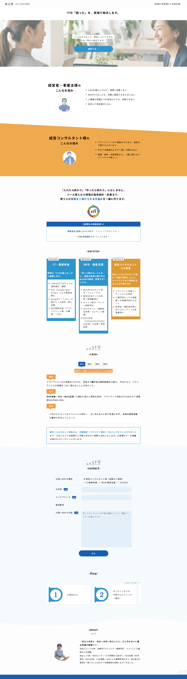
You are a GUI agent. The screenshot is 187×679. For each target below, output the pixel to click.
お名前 (59, 489)
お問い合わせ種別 (64, 478)
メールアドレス (63, 497)
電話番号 (60, 504)
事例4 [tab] (105, 364)
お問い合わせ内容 (64, 512)
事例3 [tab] (97, 364)
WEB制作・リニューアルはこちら (101, 231)
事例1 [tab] (82, 364)
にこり (9, 4)
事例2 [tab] (90, 364)
